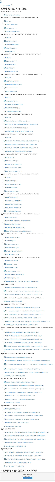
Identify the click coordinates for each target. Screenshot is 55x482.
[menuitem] (1, 3)
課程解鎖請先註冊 (27, 478)
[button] (1, 1)
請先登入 (31, 476)
